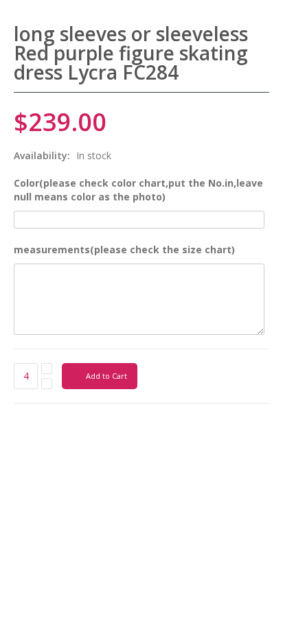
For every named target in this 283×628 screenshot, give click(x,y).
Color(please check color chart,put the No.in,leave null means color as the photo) (138, 189)
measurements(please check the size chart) (124, 249)
